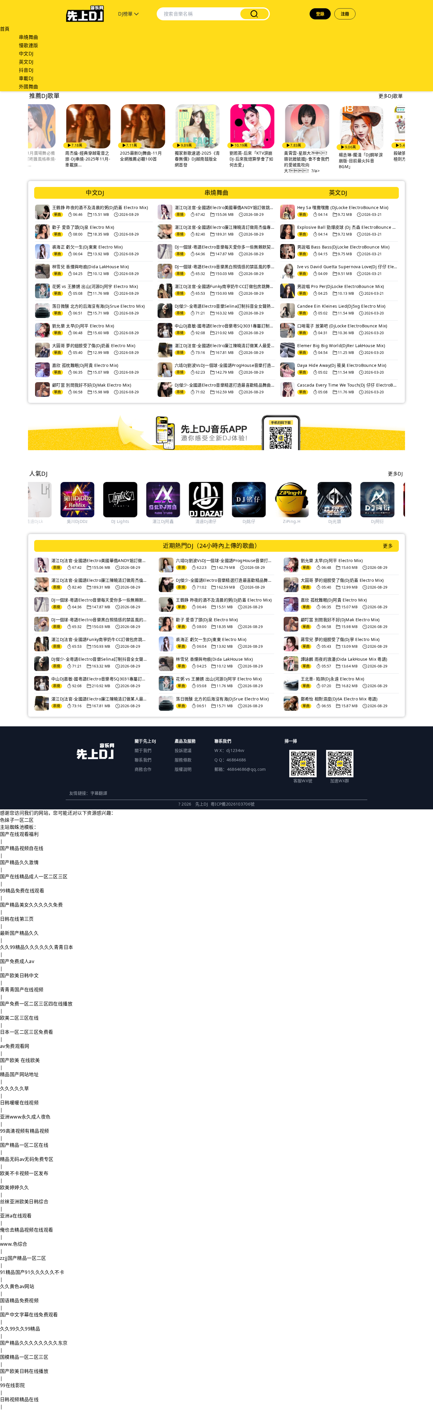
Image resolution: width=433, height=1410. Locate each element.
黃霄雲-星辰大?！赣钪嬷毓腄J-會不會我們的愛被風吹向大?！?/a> (272, 161)
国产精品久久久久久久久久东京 (34, 1343)
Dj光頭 (302, 521)
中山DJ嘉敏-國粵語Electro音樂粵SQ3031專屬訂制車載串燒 (225, 326)
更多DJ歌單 (391, 96)
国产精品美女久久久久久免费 (31, 905)
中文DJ (26, 53)
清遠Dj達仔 (173, 521)
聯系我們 (143, 760)
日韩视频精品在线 (19, 1399)
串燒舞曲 (28, 37)
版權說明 (183, 769)
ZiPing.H (259, 521)
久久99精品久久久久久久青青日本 (36, 947)
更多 (388, 546)
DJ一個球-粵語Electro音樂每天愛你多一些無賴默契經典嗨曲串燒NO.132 (225, 247)
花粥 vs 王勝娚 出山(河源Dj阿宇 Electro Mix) (95, 286)
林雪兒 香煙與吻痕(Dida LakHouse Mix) (90, 266)
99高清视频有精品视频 (24, 1131)
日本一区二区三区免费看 (26, 1032)
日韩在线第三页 (17, 919)
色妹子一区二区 (17, 820)
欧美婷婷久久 (14, 1187)
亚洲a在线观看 (16, 1215)
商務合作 (143, 769)
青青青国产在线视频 (22, 989)
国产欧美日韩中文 (19, 975)
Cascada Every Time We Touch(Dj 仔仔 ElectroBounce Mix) (347, 385)
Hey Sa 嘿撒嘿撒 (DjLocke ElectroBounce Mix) (343, 207)
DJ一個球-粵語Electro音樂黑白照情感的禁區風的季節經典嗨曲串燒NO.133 (225, 266)
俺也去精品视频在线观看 (26, 1230)
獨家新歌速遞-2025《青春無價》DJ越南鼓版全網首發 (163, 159)
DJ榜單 (126, 14)
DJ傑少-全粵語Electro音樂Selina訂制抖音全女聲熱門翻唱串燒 (225, 306)
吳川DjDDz (44, 521)
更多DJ (395, 473)
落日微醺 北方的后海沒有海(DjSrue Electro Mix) (98, 306)
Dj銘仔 (216, 521)
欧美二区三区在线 (19, 1018)
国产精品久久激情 (19, 862)
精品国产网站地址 (19, 1074)
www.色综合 (13, 1244)
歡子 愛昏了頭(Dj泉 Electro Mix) (83, 227)
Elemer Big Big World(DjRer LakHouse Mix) (341, 345)
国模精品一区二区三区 (24, 1357)
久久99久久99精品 (20, 1329)
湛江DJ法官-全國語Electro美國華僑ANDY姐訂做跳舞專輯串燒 (225, 207)
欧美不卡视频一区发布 (24, 1173)
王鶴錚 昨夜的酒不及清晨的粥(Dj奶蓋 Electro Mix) (100, 207)
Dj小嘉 (387, 521)
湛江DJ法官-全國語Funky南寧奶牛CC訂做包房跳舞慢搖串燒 (225, 286)
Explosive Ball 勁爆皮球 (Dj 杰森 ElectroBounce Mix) (347, 227)
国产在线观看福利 (19, 834)
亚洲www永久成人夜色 (25, 1117)
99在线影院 (12, 1385)
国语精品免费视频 (19, 1300)
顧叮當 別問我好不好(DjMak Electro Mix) (91, 385)
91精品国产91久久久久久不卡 (32, 1272)
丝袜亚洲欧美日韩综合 (24, 1201)
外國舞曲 (28, 86)
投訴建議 (183, 750)
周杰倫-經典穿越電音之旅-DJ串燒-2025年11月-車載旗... (53, 159)
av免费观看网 (14, 1046)
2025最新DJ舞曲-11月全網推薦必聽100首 (107, 156)
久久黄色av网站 (17, 1286)
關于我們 (143, 750)
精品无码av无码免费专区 (27, 1159)
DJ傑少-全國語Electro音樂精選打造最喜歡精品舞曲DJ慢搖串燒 (225, 385)
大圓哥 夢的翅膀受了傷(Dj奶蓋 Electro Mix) (93, 345)
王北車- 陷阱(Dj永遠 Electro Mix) (332, 679)
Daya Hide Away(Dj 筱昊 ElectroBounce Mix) (341, 365)
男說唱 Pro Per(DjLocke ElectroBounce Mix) (340, 286)
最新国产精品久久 (19, 933)
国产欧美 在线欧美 (20, 1060)
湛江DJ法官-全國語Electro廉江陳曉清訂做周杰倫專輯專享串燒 (225, 227)
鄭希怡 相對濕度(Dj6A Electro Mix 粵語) (339, 699)
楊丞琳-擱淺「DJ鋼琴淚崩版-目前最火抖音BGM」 (326, 160)
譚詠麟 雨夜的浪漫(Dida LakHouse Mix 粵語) (344, 659)
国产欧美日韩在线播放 (24, 1371)
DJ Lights (88, 521)
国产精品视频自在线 (22, 848)
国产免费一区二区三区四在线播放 (36, 1003)
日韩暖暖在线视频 (19, 1102)
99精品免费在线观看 (22, 890)
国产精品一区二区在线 (24, 1145)
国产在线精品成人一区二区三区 (34, 876)
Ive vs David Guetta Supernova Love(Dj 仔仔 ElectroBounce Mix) (347, 266)
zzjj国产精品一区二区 (23, 1258)
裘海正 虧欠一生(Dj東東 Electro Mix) (87, 247)
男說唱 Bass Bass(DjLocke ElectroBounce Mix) (343, 247)
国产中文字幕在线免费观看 (29, 1314)
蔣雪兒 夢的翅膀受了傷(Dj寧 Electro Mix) (340, 639)
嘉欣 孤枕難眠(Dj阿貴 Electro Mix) (85, 365)
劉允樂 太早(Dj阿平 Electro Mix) (83, 326)
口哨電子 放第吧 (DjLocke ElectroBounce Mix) (342, 326)
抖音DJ (26, 70)
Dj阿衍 (345, 521)
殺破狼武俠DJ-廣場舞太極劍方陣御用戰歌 (381, 156)
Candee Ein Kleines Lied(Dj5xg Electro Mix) (341, 306)
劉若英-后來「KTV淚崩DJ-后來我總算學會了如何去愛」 (217, 159)
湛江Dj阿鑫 (130, 521)
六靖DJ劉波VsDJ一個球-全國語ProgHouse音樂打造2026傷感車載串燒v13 (225, 365)
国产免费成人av (17, 961)
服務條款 (183, 760)
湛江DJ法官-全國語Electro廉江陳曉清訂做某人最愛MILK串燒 (225, 345)
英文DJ (26, 62)
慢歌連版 (28, 45)
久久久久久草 (14, 1088)
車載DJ (26, 78)
